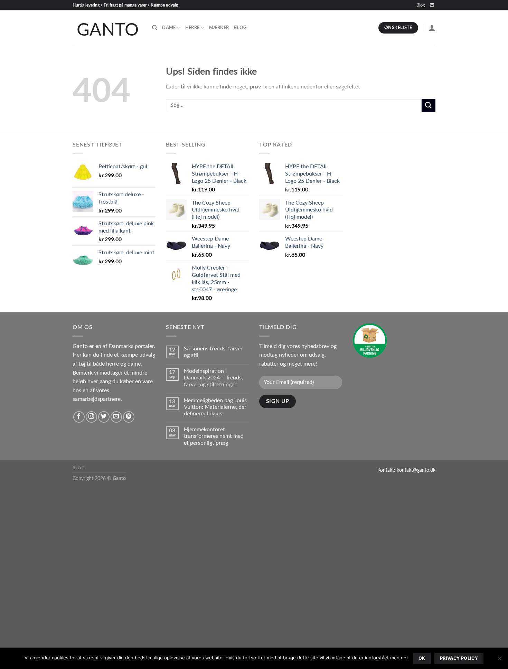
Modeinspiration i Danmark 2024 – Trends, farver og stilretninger (213, 377)
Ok (421, 658)
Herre (192, 28)
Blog (420, 5)
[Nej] (499, 660)
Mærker (219, 28)
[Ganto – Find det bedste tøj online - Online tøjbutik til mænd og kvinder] (107, 28)
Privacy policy (459, 658)
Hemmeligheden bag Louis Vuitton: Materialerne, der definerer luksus (215, 407)
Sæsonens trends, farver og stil (213, 352)
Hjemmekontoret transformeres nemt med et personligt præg (214, 436)
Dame (169, 28)
